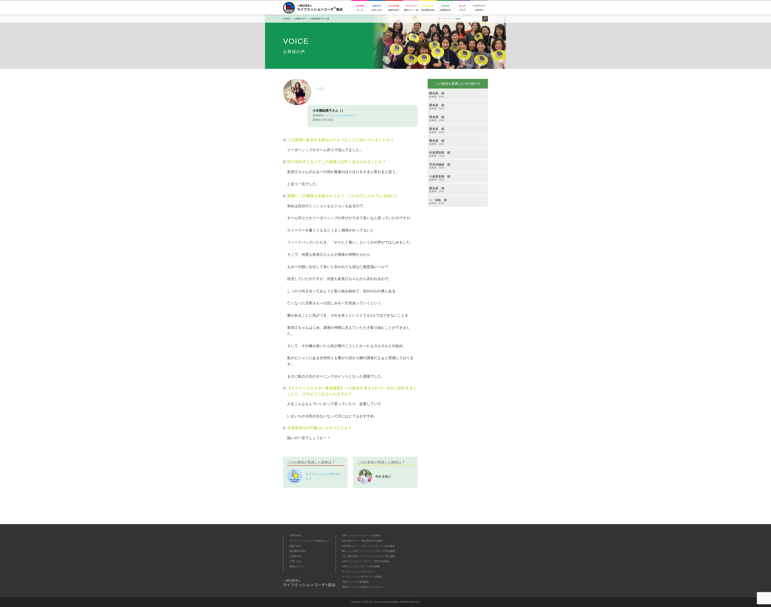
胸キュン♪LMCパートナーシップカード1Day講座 (368, 551)
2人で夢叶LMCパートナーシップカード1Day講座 (368, 556)
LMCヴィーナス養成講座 (355, 582)
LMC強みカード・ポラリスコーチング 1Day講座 (368, 546)
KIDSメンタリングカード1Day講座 (361, 566)
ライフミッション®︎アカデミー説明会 (362, 576)
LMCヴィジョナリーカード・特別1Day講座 (365, 561)
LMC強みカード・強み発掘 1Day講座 (362, 540)
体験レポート (296, 566)
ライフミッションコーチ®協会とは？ (309, 540)
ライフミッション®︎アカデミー (340, 115)
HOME (286, 18)
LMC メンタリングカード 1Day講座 (361, 535)
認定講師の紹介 (297, 551)
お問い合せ (295, 561)
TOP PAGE (295, 535)
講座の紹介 (295, 546)
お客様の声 (299, 18)
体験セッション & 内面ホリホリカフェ (362, 587)
